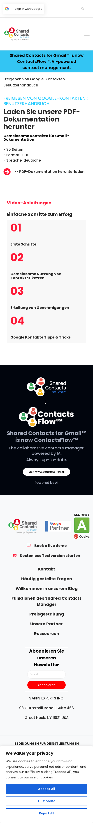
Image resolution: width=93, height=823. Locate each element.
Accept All (46, 789)
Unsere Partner (46, 624)
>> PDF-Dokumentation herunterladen (49, 171)
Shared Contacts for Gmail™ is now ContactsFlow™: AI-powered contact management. (47, 61)
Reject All (46, 813)
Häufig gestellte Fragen (46, 579)
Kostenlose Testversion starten (50, 555)
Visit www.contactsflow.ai (46, 472)
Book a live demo (50, 545)
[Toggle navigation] (87, 34)
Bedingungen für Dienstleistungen (46, 743)
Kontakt (46, 569)
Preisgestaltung (46, 614)
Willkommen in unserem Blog (47, 588)
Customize (46, 801)
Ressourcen (46, 633)
